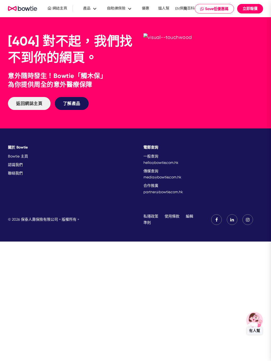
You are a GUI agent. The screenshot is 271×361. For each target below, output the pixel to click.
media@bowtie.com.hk (162, 177)
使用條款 (172, 216)
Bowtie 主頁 (18, 156)
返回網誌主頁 (29, 103)
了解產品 (71, 103)
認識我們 (15, 165)
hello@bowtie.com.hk (160, 162)
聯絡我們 (15, 173)
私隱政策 (150, 216)
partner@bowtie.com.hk (163, 192)
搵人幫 (163, 8)
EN (177, 8)
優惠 (145, 8)
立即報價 (250, 8)
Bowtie (22, 8)
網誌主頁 (59, 8)
